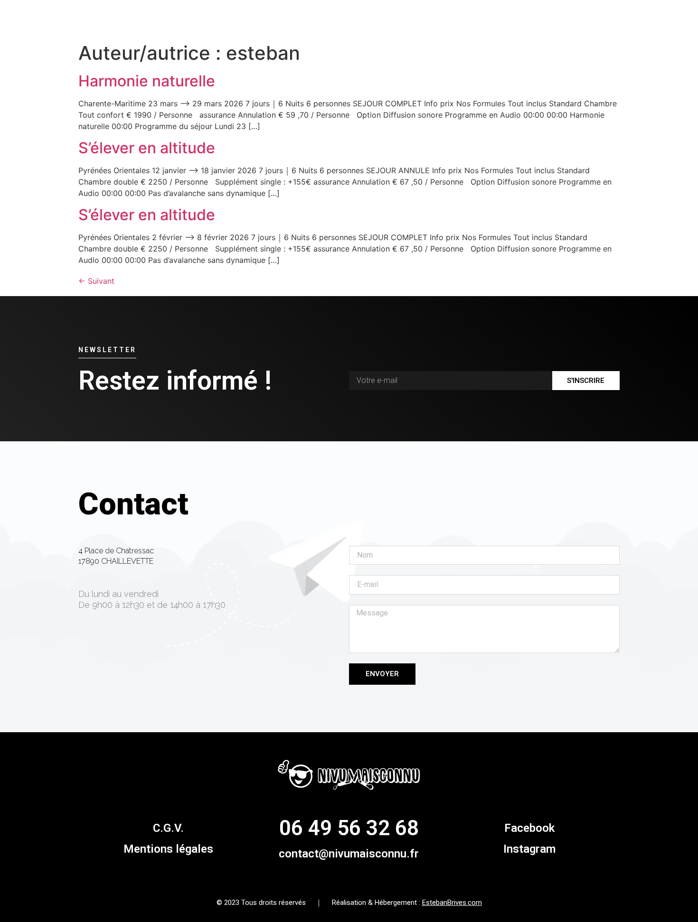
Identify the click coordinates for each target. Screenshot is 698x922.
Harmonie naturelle (146, 81)
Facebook (529, 828)
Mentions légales (168, 849)
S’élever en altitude (146, 148)
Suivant (96, 281)
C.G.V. (168, 828)
